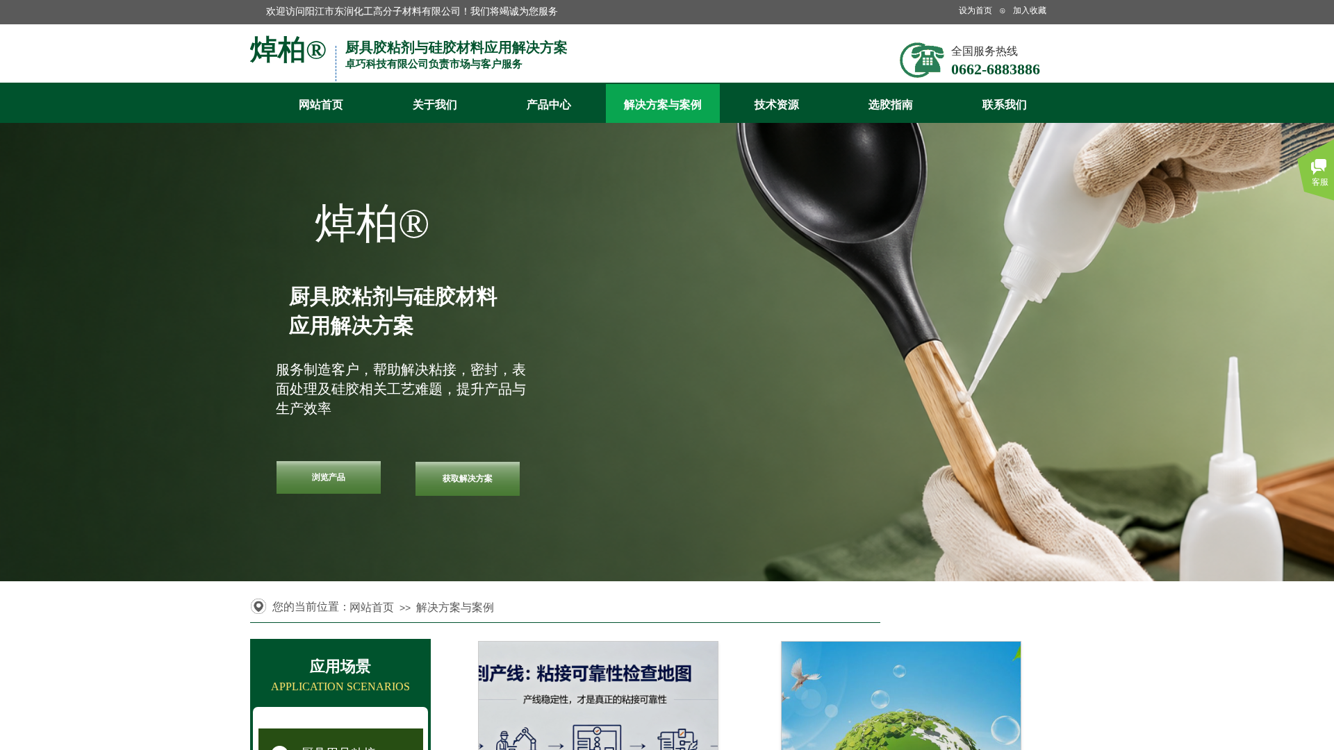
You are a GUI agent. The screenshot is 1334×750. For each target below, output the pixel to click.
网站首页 (321, 104)
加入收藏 (1029, 10)
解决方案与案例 (663, 104)
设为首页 (975, 10)
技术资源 (777, 104)
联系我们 (1004, 104)
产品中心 (549, 104)
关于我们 (435, 104)
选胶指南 (890, 104)
